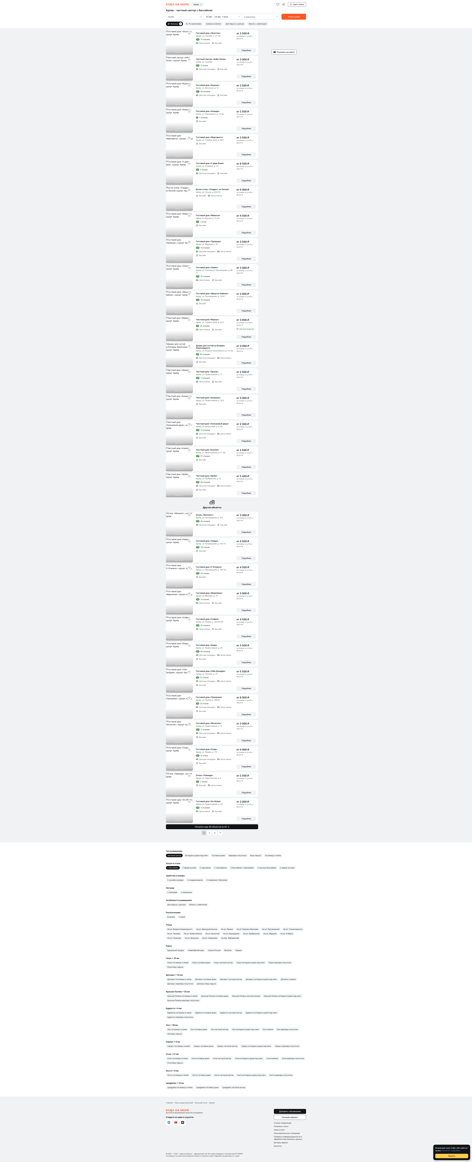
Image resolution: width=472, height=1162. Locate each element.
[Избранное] (277, 4)
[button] (202, 17)
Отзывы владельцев (282, 1123)
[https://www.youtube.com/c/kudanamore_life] (176, 1122)
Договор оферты (281, 1142)
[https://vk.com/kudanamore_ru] (169, 1122)
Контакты (278, 1146)
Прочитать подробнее (451, 1150)
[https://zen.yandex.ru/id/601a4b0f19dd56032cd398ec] (183, 1122)
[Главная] (177, 4)
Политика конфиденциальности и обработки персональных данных (288, 1138)
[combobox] (197, 4)
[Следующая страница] (220, 833)
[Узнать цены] (293, 17)
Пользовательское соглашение (287, 1133)
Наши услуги (279, 1130)
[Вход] (283, 4)
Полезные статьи (281, 1126)
